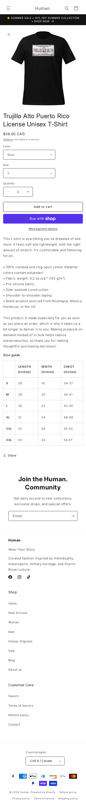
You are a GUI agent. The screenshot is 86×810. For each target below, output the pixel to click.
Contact (14, 724)
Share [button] (12, 455)
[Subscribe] (72, 516)
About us (15, 669)
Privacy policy (21, 798)
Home (12, 603)
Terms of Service (20, 705)
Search (13, 696)
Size (6, 165)
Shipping (8, 139)
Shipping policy (68, 798)
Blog (11, 660)
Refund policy (18, 715)
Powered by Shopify (43, 792)
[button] (8, 8)
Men (11, 632)
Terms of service (44, 798)
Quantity (8, 183)
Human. (25, 792)
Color (7, 146)
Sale (11, 650)
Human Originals (20, 641)
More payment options (43, 228)
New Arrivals (17, 613)
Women (13, 622)
